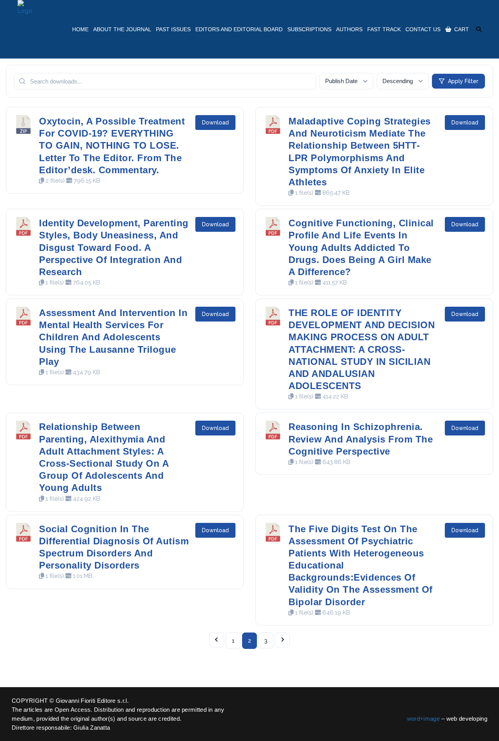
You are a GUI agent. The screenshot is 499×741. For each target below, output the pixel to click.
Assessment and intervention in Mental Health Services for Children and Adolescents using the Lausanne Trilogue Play (113, 337)
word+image (423, 718)
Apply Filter (463, 81)
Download (215, 122)
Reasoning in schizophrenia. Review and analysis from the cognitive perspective (360, 438)
